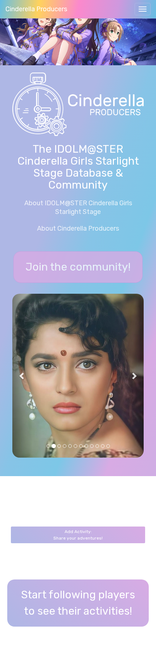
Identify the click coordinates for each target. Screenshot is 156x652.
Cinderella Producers (36, 9)
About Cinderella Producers (78, 228)
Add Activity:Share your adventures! (78, 535)
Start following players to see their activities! (78, 603)
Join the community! (78, 266)
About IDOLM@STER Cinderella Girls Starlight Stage (78, 207)
